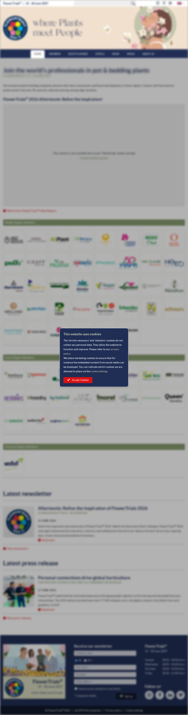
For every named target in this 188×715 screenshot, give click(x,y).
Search (133, 3)
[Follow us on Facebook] (164, 3)
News (115, 54)
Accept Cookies (80, 380)
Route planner (78, 54)
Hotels (99, 54)
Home (37, 54)
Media (131, 54)
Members (55, 54)
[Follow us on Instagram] (157, 3)
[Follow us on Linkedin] (170, 3)
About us (148, 54)
